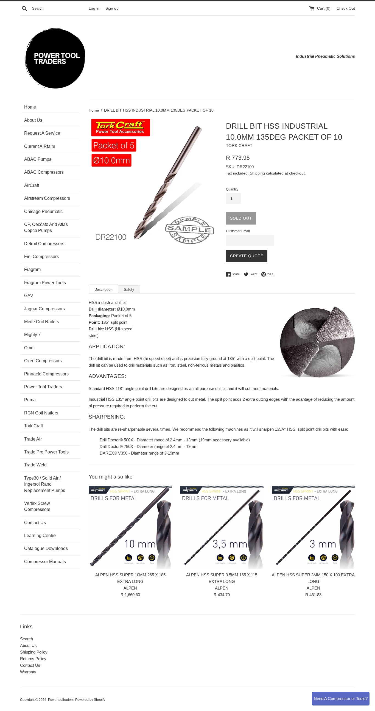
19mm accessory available (224, 440)
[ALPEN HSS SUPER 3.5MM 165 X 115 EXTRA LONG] (221, 527)
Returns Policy (33, 658)
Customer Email (238, 231)
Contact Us (30, 665)
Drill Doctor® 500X (116, 440)
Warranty (28, 671)
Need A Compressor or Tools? (341, 698)
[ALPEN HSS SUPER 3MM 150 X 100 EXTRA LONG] (313, 527)
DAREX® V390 (113, 453)
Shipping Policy (33, 652)
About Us (28, 645)
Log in (94, 8)
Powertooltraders (61, 700)
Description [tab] (103, 289)
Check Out (346, 8)
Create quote (246, 256)
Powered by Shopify (90, 700)
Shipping (257, 173)
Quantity (232, 189)
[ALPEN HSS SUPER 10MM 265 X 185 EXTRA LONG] (130, 527)
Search (26, 639)
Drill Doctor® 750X (116, 446)
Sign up (112, 8)
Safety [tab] (129, 289)
